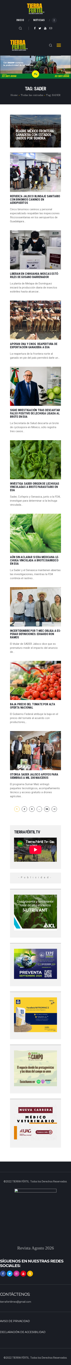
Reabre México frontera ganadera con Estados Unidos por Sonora (35, 134)
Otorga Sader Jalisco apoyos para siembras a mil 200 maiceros (34, 776)
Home (14, 95)
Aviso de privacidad (15, 1321)
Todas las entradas (32, 95)
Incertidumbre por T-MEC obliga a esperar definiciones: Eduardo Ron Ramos (35, 634)
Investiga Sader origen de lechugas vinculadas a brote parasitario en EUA (34, 487)
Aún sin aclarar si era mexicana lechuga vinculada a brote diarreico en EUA (34, 560)
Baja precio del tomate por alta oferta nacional (32, 706)
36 (48, 809)
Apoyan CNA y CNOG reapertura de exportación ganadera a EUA (33, 345)
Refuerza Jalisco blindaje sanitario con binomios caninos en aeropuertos (35, 200)
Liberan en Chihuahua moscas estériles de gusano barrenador (34, 275)
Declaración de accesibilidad (23, 1332)
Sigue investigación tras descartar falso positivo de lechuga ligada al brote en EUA (35, 413)
